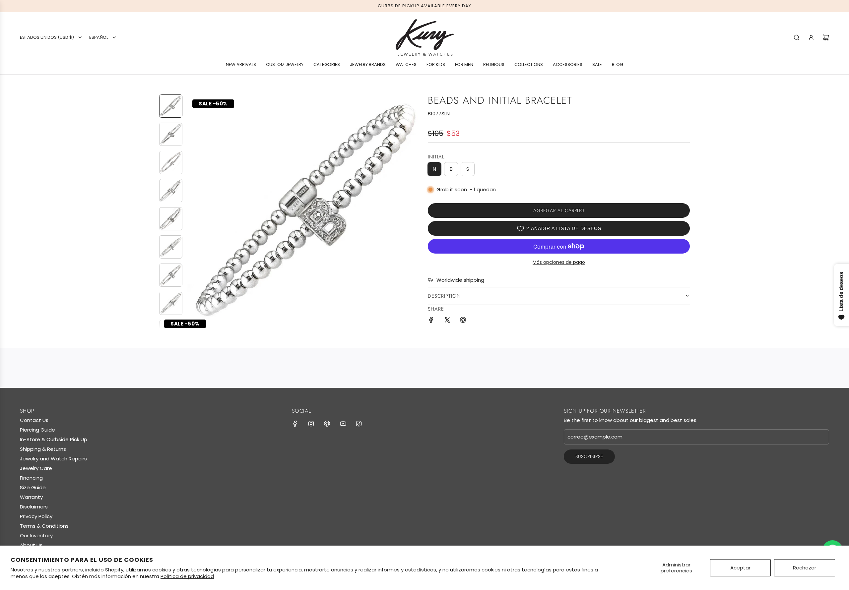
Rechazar (804, 567)
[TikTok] (359, 423)
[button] (192, 211)
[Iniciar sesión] (811, 37)
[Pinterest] (327, 423)
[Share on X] (447, 321)
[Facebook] (295, 423)
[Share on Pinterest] (463, 321)
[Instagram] (311, 423)
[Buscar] (796, 37)
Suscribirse (589, 456)
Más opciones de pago (559, 262)
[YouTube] (343, 423)
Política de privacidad (187, 576)
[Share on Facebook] (431, 321)
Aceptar (740, 567)
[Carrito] (825, 37)
